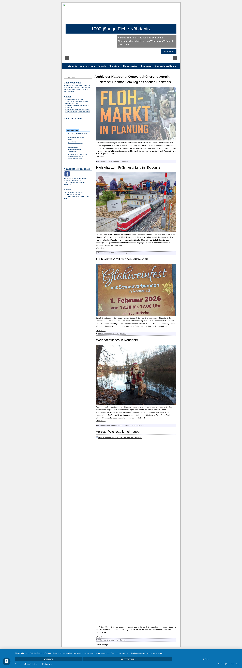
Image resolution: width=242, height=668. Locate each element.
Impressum (146, 66)
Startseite (72, 66)
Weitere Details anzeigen (75, 143)
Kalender (102, 66)
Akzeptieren (127, 659)
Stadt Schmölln (69, 92)
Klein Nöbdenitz (104, 253)
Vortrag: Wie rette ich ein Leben (118, 431)
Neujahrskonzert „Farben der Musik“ (77, 112)
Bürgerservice (86, 66)
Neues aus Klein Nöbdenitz (74, 99)
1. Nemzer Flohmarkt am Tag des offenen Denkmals (133, 82)
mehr (206, 659)
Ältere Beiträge (101, 645)
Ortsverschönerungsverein (117, 161)
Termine (123, 334)
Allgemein (102, 161)
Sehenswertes (130, 66)
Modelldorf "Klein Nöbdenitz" (121, 28)
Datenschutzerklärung (165, 66)
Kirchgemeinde (104, 425)
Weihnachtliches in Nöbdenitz (117, 340)
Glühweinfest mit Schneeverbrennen (122, 259)
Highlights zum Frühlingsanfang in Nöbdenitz (128, 167)
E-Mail (66, 198)
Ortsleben (114, 66)
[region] (121, 33)
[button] (67, 58)
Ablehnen (49, 659)
